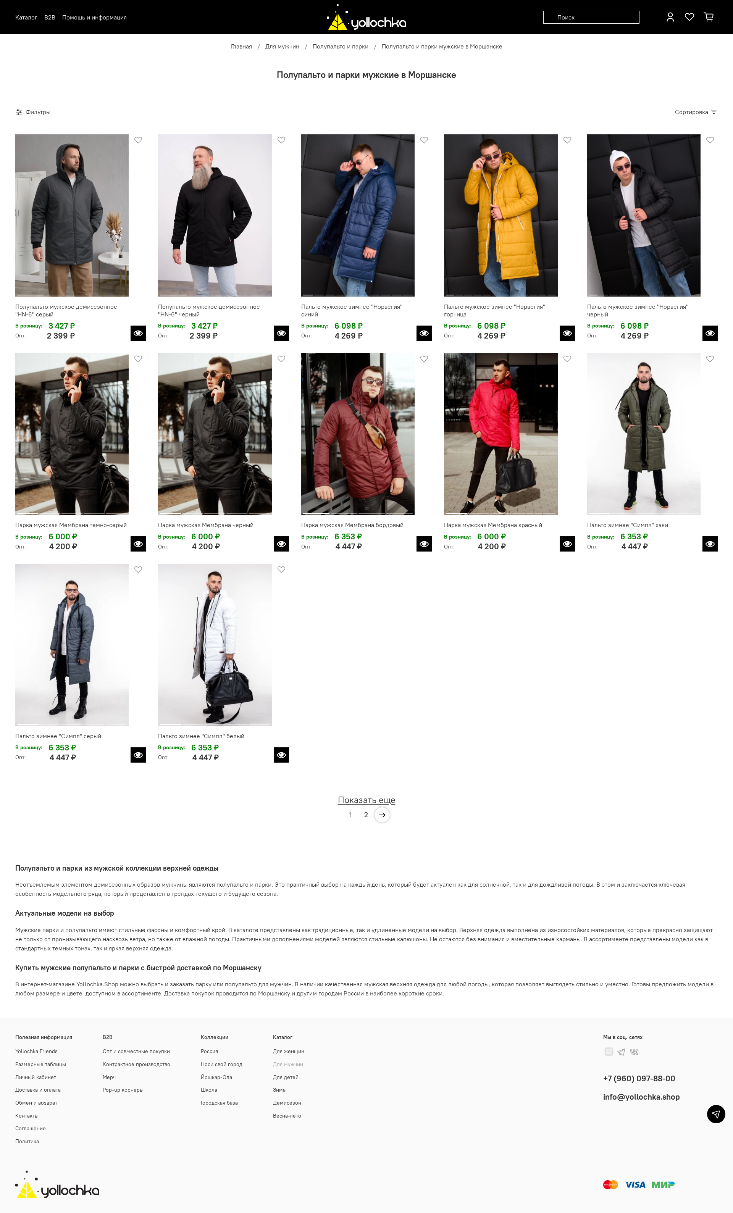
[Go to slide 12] (551, 292)
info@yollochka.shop (641, 1097)
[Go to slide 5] (352, 292)
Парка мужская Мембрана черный (205, 525)
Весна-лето (287, 1115)
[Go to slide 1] (30, 292)
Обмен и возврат (36, 1102)
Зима (279, 1089)
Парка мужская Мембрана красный (493, 525)
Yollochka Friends (36, 1051)
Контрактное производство (136, 1064)
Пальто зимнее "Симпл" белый (201, 736)
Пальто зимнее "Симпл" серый (58, 736)
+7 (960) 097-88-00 (639, 1078)
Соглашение (30, 1128)
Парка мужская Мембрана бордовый (352, 525)
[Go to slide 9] (396, 292)
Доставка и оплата (38, 1089)
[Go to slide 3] (86, 292)
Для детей (286, 1077)
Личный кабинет (35, 1077)
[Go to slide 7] (374, 292)
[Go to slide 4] (114, 292)
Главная (241, 46)
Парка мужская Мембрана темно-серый (71, 525)
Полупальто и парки (340, 46)
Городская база (219, 1102)
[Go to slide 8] (385, 292)
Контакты (27, 1115)
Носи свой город (221, 1064)
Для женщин (288, 1051)
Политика (27, 1141)
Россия (209, 1051)
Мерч (109, 1077)
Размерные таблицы (40, 1064)
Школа (209, 1089)
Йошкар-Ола (216, 1077)
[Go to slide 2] (58, 292)
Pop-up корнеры (123, 1089)
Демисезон (287, 1102)
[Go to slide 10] (408, 292)
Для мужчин (282, 46)
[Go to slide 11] (542, 292)
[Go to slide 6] (363, 292)
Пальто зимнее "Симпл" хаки (627, 525)
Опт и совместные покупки (136, 1051)
